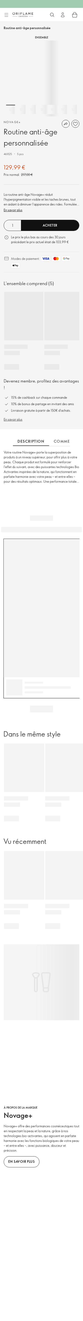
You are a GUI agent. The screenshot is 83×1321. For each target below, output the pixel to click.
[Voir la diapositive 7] (72, 109)
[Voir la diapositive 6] (62, 109)
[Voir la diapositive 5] (52, 109)
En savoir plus (13, 210)
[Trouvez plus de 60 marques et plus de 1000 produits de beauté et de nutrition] (52, 14)
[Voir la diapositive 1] (10, 109)
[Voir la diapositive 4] (41, 109)
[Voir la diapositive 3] (31, 109)
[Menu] (6, 15)
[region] (41, 78)
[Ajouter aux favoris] (75, 124)
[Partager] (66, 124)
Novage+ (12, 122)
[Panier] (75, 15)
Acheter (50, 225)
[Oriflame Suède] (22, 14)
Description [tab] (31, 441)
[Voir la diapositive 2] (21, 109)
